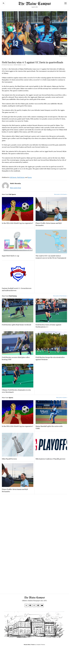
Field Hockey (21, 177)
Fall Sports (13, 177)
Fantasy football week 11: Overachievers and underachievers (16, 289)
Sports (30, 177)
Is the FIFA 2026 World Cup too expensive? (17, 223)
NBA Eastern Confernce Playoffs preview (51, 459)
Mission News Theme (29, 644)
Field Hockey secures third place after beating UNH (16, 358)
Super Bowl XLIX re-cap (10, 256)
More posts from (15, 188)
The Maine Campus (34, 4)
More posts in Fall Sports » (60, 194)
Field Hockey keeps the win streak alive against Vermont (50, 358)
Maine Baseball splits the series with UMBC (49, 427)
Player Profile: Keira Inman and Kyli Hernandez (49, 224)
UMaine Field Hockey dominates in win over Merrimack (16, 391)
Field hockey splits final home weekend (16, 325)
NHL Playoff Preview (9, 459)
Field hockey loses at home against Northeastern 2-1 (48, 326)
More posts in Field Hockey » (60, 296)
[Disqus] (34, 518)
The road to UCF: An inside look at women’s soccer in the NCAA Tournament (51, 257)
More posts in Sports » (61, 397)
